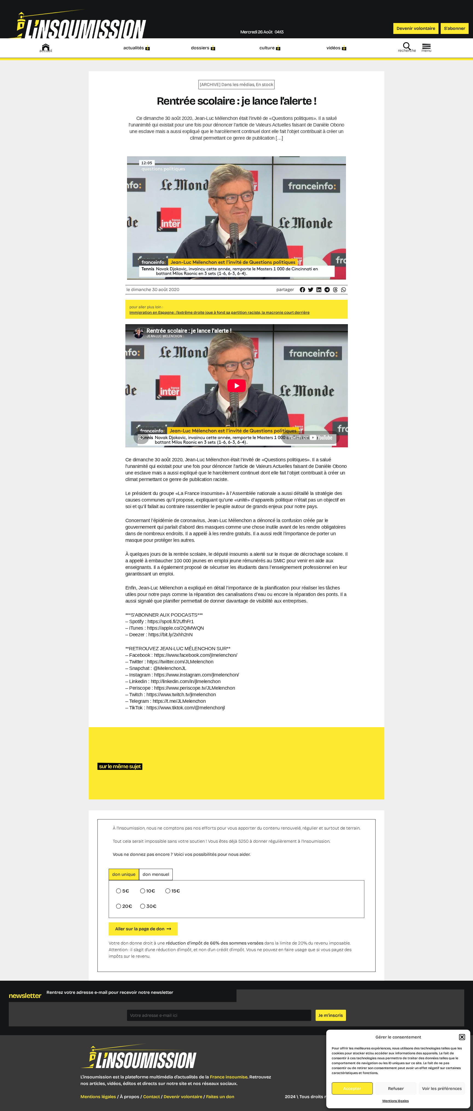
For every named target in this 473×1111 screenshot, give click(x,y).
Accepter (352, 1088)
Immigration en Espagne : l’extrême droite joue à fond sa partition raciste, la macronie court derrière (219, 312)
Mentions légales (395, 1101)
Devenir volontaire (183, 1096)
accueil (45, 50)
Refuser (396, 1088)
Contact (151, 1096)
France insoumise (228, 1077)
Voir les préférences (442, 1088)
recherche (407, 50)
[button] (462, 1037)
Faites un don (220, 1096)
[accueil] (45, 47)
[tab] (124, 874)
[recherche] (407, 46)
